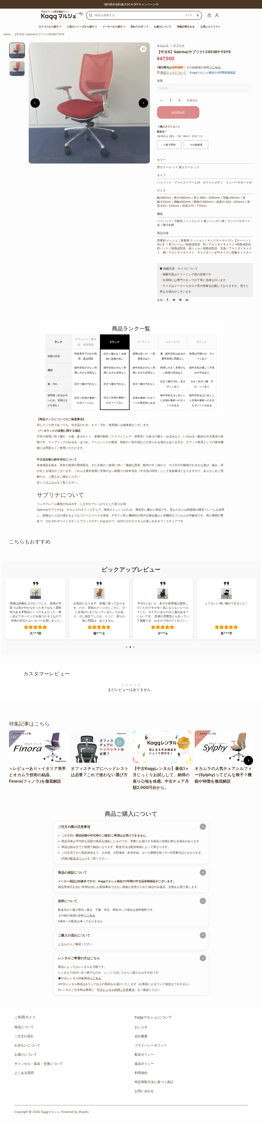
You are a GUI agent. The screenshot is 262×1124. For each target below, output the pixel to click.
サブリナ (179, 45)
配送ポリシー (78, 858)
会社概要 (141, 1036)
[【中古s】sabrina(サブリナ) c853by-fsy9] (143, 49)
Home (7, 34)
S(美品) (164, 88)
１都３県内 (169, 144)
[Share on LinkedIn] (187, 300)
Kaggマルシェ (50, 1112)
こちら (216, 67)
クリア (188, 15)
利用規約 (141, 1073)
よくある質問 (24, 1073)
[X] (174, 300)
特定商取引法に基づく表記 (154, 1082)
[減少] (161, 100)
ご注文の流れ (24, 1036)
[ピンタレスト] (180, 300)
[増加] (179, 100)
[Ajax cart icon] (209, 15)
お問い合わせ (144, 1091)
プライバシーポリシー (151, 1045)
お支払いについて (27, 1045)
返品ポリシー (144, 1063)
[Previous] (87, 4)
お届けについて (25, 1054)
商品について (24, 1027)
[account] (217, 15)
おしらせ (141, 1027)
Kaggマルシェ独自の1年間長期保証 (213, 72)
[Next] (174, 4)
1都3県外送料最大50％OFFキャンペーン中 (108, 4)
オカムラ (163, 45)
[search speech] (198, 15)
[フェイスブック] (167, 300)
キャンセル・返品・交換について (38, 1063)
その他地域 (196, 144)
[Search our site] (90, 15)
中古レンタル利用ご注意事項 (115, 990)
